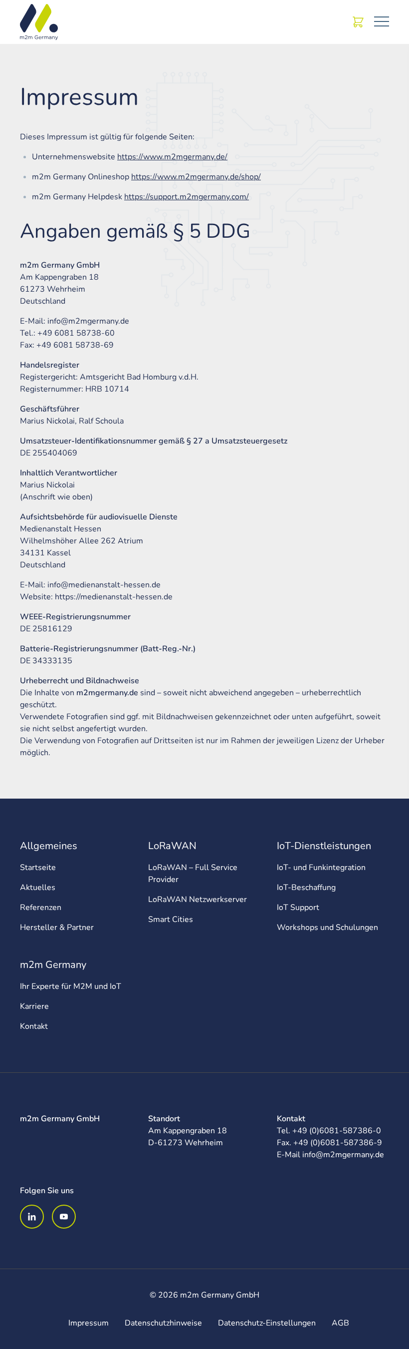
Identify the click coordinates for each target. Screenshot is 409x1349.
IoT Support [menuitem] (298, 907)
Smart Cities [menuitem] (170, 919)
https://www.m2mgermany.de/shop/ (196, 176)
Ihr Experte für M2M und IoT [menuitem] (70, 986)
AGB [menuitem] (340, 1323)
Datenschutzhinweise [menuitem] (163, 1323)
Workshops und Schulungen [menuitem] (327, 927)
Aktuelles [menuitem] (37, 887)
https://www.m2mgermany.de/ (172, 156)
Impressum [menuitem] (88, 1323)
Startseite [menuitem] (38, 867)
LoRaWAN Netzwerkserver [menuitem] (197, 899)
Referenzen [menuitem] (40, 907)
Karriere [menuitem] (34, 1006)
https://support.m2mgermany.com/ (186, 196)
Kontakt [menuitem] (34, 1026)
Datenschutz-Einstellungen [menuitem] (267, 1323)
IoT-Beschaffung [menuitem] (306, 887)
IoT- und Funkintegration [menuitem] (321, 867)
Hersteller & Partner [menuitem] (57, 927)
